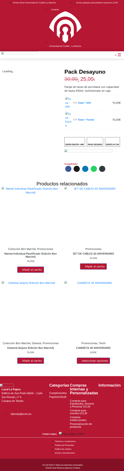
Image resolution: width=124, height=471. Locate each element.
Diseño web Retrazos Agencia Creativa (63, 468)
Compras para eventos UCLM (78, 412)
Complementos (58, 393)
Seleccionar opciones (95, 360)
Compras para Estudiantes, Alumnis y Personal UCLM (82, 403)
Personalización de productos (81, 425)
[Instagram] (6, 423)
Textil (63, 397)
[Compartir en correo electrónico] (102, 169)
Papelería (54, 397)
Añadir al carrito (32, 269)
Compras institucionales (78, 418)
